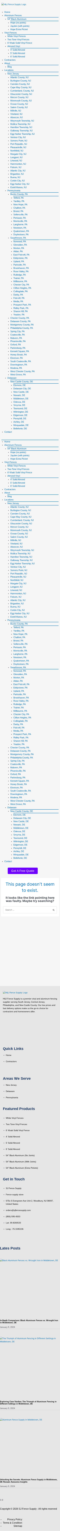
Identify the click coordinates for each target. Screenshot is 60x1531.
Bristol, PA (18, 211)
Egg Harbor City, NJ (19, 184)
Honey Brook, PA (18, 354)
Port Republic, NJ (18, 144)
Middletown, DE (20, 398)
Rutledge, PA (19, 274)
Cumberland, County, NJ (22, 90)
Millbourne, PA (20, 281)
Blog (9, 66)
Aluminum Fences (13, 15)
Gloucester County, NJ (21, 94)
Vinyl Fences (10, 32)
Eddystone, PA (20, 258)
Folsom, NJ (15, 167)
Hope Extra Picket (19, 29)
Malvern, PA (16, 338)
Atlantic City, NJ (17, 170)
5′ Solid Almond (17, 53)
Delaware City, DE (22, 388)
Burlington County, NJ (20, 80)
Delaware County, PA (20, 321)
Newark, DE (19, 395)
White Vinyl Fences (16, 36)
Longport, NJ (16, 157)
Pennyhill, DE (19, 418)
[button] (30, 438)
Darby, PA (18, 294)
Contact (8, 432)
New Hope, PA (20, 204)
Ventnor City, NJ (18, 137)
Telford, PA (18, 198)
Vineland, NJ (16, 114)
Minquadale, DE (21, 425)
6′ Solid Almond (17, 56)
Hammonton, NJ (18, 164)
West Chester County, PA (22, 371)
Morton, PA (18, 248)
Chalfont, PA (19, 208)
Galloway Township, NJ (21, 130)
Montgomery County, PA (22, 324)
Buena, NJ (15, 177)
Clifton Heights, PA (22, 288)
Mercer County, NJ (19, 97)
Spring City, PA (17, 331)
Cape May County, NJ (20, 87)
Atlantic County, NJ (19, 77)
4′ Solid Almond (17, 50)
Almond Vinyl (13, 46)
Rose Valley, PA (21, 271)
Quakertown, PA (21, 231)
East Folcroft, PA (21, 254)
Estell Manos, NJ (18, 187)
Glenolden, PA (20, 245)
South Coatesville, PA (20, 361)
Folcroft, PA (18, 298)
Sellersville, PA (20, 214)
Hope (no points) (18, 22)
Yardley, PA (18, 201)
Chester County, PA (19, 318)
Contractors (10, 60)
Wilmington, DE (20, 412)
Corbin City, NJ (17, 180)
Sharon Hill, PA (20, 311)
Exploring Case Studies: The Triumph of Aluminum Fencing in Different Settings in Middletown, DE (28, 1403)
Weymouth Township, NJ (22, 120)
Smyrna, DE (19, 405)
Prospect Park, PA (22, 304)
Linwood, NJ (16, 160)
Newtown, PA (19, 228)
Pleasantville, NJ (18, 147)
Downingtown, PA (18, 364)
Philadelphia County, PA (21, 328)
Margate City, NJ (18, 154)
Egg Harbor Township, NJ (22, 134)
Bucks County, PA (19, 194)
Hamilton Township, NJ (21, 127)
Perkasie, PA (19, 218)
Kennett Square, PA (19, 351)
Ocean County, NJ (19, 104)
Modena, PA (16, 368)
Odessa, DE (19, 402)
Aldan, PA (18, 251)
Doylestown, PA (21, 234)
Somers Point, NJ (18, 140)
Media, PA (18, 301)
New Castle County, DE (21, 381)
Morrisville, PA (20, 221)
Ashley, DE (18, 422)
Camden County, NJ (20, 84)
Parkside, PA (19, 264)
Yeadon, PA (18, 314)
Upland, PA (18, 261)
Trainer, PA (18, 278)
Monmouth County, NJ (21, 100)
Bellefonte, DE (20, 428)
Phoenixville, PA (18, 341)
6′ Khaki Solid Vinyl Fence (19, 43)
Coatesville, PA (17, 334)
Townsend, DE (20, 408)
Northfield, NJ (16, 150)
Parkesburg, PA (17, 348)
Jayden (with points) (19, 26)
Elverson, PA (16, 358)
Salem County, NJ (19, 107)
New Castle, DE (21, 392)
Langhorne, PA (20, 224)
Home (7, 12)
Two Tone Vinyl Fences (18, 39)
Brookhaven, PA (21, 268)
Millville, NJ (15, 110)
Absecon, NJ (16, 117)
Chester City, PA (21, 284)
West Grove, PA (18, 374)
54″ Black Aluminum (17, 19)
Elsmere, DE (19, 385)
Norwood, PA (19, 241)
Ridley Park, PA (20, 308)
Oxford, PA (15, 344)
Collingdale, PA (20, 291)
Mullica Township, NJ (20, 124)
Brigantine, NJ (17, 174)
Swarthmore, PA (18, 238)
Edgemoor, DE (20, 415)
